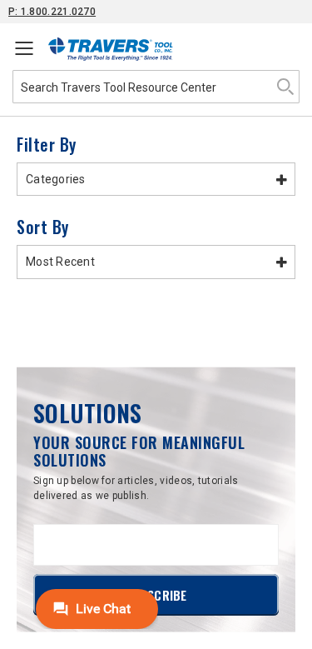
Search (285, 86)
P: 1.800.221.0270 (52, 11)
